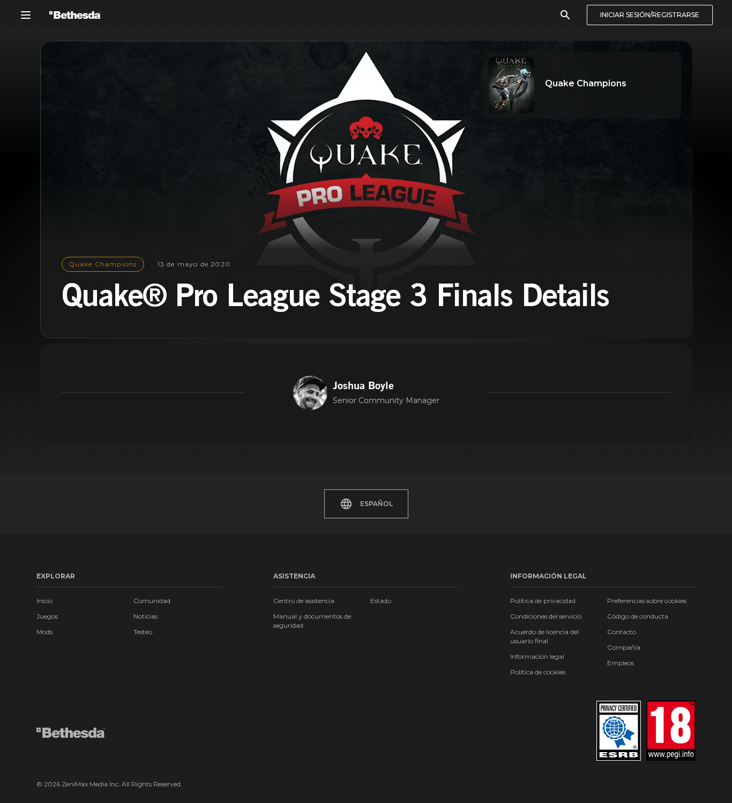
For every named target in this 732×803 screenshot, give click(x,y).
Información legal (537, 656)
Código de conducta (637, 616)
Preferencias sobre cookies (646, 601)
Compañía (623, 647)
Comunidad (151, 601)
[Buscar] (565, 15)
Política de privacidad (543, 601)
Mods (44, 632)
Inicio (44, 601)
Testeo (142, 632)
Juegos (47, 616)
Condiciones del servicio (545, 616)
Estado (380, 601)
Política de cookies (537, 672)
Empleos (620, 663)
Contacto (621, 632)
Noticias (145, 616)
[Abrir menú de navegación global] (25, 15)
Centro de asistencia (303, 601)
